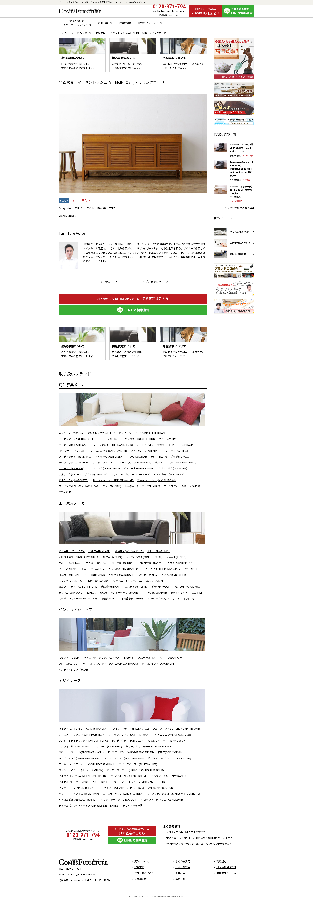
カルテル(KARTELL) (177, 450)
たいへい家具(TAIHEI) (173, 575)
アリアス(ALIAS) (151, 486)
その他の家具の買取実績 (240, 208)
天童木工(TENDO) (176, 557)
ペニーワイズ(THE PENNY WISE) (161, 569)
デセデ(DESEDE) (166, 444)
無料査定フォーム (226, 873)
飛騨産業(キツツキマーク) (129, 551)
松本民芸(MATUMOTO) (72, 551)
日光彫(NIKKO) (108, 598)
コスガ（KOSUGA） (97, 563)
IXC (84, 663)
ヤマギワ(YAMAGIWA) (172, 657)
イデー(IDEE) (191, 569)
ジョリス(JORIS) (111, 486)
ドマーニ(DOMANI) (94, 575)
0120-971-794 (169, 6)
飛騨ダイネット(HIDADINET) (187, 592)
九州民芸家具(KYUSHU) (122, 575)
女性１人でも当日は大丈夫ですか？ (185, 832)
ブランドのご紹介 (144, 873)
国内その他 (188, 598)
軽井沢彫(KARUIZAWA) (188, 586)
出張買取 (64, 200)
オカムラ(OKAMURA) (93, 569)
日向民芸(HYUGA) (97, 592)
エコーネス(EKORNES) (71, 468)
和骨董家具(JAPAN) (132, 598)
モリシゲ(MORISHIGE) (71, 580)
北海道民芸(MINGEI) (99, 551)
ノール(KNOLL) (145, 444)
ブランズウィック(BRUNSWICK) (182, 486)
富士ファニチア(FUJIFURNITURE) (78, 586)
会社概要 (180, 873)
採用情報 (180, 879)
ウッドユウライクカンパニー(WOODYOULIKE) (138, 580)
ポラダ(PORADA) (180, 456)
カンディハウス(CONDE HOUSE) (144, 557)
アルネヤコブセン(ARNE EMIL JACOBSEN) (82, 776)
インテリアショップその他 (73, 669)
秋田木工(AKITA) (148, 575)
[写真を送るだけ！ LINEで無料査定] (238, 11)
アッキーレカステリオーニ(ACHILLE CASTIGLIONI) (87, 764)
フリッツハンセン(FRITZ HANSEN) (130, 474)
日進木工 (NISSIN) (69, 575)
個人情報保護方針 (226, 867)
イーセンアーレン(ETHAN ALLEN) (77, 438)
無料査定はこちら (132, 298)
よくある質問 (182, 861)
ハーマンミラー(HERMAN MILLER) (113, 444)
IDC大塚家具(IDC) (146, 657)
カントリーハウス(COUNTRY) (127, 592)
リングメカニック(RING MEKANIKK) (113, 480)
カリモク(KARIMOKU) (179, 563)
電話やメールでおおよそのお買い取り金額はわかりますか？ (199, 838)
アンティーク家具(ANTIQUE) (163, 598)
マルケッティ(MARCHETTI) (74, 480)
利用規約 (221, 861)
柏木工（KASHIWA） (70, 563)
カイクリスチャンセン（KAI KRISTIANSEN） (84, 728)
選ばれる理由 (182, 867)
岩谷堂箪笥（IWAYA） (151, 563)
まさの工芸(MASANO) (71, 592)
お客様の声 (125, 23)
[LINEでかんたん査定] (133, 310)
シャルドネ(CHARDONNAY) (123, 569)
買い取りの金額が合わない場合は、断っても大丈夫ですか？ (199, 844)
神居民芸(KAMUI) (157, 592)
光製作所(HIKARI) (111, 586)
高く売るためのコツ (156, 281)
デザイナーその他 (84, 208)
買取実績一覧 (105, 23)
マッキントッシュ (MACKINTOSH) (156, 480)
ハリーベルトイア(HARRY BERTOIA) (79, 793)
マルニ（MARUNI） (158, 551)
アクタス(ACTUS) (68, 663)
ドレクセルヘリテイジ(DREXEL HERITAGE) (143, 433)
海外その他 (65, 492)
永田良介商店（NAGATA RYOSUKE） (79, 557)
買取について (76, 22)
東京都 (112, 208)
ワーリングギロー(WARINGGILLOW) (79, 486)
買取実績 (139, 867)
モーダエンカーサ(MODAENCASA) (78, 598)
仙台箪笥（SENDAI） (124, 563)
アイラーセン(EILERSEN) (109, 456)
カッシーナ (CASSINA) (71, 433)
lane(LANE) (131, 486)
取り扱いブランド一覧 (150, 23)
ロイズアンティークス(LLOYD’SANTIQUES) (113, 663)
